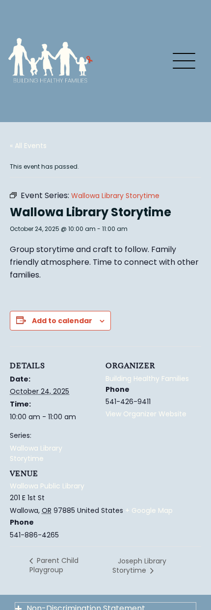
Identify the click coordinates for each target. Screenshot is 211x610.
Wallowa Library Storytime (36, 453)
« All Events (28, 146)
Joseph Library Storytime (139, 566)
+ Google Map (149, 510)
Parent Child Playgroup (54, 565)
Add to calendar (62, 321)
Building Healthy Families (147, 378)
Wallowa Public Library (47, 486)
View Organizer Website (146, 414)
